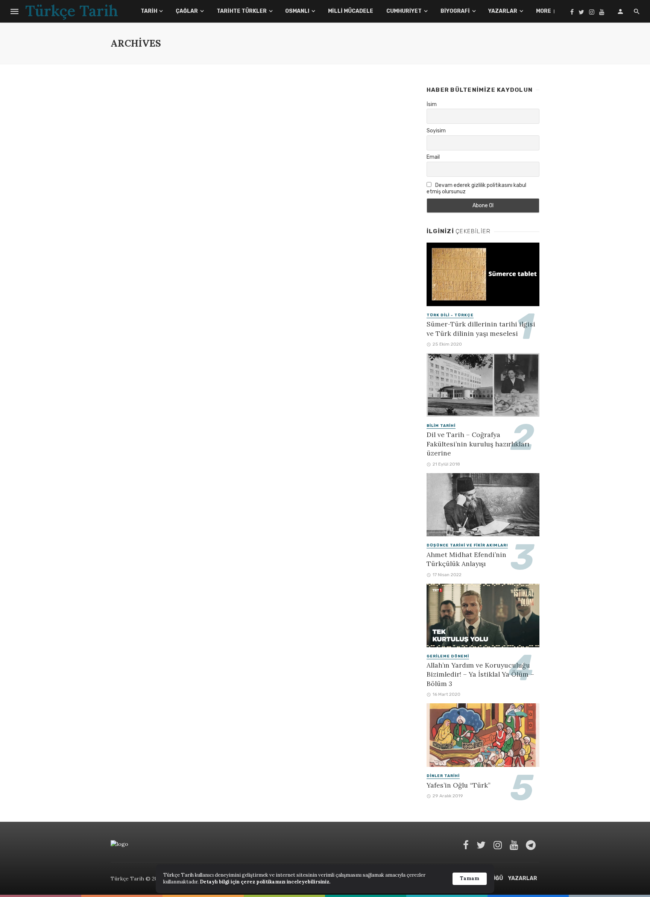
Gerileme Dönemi (448, 656)
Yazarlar (502, 11)
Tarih (149, 11)
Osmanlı (297, 11)
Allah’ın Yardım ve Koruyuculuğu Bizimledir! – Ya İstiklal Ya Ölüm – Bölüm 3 (480, 674)
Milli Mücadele (350, 11)
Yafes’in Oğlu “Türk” (459, 785)
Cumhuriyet (404, 11)
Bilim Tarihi (441, 425)
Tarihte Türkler (242, 11)
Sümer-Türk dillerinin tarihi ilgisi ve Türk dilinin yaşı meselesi (481, 329)
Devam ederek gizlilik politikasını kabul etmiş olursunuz (476, 188)
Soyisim (436, 130)
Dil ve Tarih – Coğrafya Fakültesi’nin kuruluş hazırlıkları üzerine (478, 443)
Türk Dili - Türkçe (450, 315)
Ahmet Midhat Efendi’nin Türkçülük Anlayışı (466, 559)
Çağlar (187, 11)
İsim (432, 104)
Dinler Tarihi (443, 776)
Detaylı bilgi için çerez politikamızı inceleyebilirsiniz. (265, 882)
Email (433, 157)
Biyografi (455, 11)
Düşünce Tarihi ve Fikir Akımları (467, 545)
